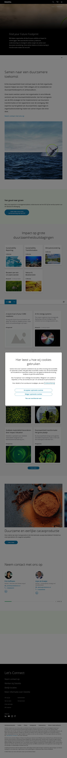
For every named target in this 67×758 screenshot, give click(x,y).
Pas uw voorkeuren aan (33, 398)
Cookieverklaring (49, 383)
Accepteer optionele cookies (33, 390)
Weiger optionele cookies (33, 394)
